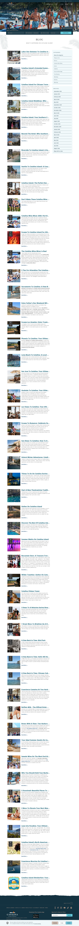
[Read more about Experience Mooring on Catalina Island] (13, 866)
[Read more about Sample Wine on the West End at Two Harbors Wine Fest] (13, 762)
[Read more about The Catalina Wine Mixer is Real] (13, 256)
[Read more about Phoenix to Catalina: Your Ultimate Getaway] (13, 344)
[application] (39, 923)
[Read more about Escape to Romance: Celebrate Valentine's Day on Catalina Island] (13, 428)
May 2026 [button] (56, 140)
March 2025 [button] (56, 113)
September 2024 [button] (58, 105)
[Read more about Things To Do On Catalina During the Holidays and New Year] (13, 479)
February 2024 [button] (57, 96)
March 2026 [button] (56, 134)
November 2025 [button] (57, 126)
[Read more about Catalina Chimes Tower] (13, 596)
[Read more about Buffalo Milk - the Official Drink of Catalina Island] (13, 712)
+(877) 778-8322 (15, 919)
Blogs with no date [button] (58, 151)
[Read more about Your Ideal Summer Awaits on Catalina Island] (13, 745)
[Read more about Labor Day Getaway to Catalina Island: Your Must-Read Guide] (13, 57)
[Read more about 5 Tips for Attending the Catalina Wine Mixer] (13, 275)
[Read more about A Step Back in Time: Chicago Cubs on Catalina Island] (13, 678)
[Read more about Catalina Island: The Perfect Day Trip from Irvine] (13, 188)
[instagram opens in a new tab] (61, 907)
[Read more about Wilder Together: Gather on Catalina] (13, 580)
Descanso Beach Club (41, 848)
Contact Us (18, 907)
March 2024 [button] (56, 99)
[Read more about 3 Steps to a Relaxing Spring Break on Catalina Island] (13, 613)
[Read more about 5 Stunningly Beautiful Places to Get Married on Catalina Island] (13, 796)
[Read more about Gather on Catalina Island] (13, 512)
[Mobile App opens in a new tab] (55, 907)
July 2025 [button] (56, 118)
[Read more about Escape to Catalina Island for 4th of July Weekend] (13, 237)
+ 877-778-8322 (69, 1)
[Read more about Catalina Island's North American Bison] (13, 847)
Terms (46, 907)
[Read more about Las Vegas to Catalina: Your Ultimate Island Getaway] (13, 412)
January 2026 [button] (57, 129)
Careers (23, 907)
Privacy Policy (29, 907)
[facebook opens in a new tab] (58, 907)
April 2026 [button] (56, 137)
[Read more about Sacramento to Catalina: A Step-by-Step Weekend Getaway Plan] (13, 292)
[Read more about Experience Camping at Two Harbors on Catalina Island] (13, 695)
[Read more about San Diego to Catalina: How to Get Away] (13, 446)
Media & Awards (10, 907)
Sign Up (69, 915)
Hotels (11, 32)
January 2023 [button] (57, 94)
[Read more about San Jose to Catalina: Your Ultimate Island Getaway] (13, 376)
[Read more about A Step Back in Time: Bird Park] (13, 646)
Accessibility (36, 907)
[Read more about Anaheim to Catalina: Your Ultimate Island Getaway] (13, 396)
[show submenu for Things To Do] (54, 4)
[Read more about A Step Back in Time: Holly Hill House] (13, 662)
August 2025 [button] (57, 121)
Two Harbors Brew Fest (32, 728)
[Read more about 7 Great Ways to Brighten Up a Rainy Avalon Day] (13, 629)
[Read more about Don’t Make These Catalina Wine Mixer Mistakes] (13, 204)
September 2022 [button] (58, 91)
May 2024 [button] (56, 102)
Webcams (42, 907)
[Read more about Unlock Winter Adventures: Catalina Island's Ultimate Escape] (13, 462)
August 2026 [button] (57, 148)
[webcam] (71, 907)
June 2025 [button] (56, 115)
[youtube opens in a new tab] (64, 907)
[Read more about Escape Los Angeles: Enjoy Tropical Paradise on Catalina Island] (13, 327)
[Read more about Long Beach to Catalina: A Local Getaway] (13, 360)
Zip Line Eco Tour (34, 849)
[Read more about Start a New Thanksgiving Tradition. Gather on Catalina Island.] (13, 495)
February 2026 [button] (57, 132)
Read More (24, 58)
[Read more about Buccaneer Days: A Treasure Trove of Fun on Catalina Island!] (13, 561)
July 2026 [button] (56, 145)
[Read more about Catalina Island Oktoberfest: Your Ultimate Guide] (13, 883)
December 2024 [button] (57, 110)
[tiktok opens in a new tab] (68, 907)
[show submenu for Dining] (69, 4)
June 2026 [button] (56, 143)
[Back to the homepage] (14, 4)
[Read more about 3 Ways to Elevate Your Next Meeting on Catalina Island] (13, 813)
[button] (30, 33)
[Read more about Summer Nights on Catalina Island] (13, 544)
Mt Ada (23, 103)
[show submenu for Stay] (59, 4)
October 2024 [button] (57, 107)
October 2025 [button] (57, 124)
